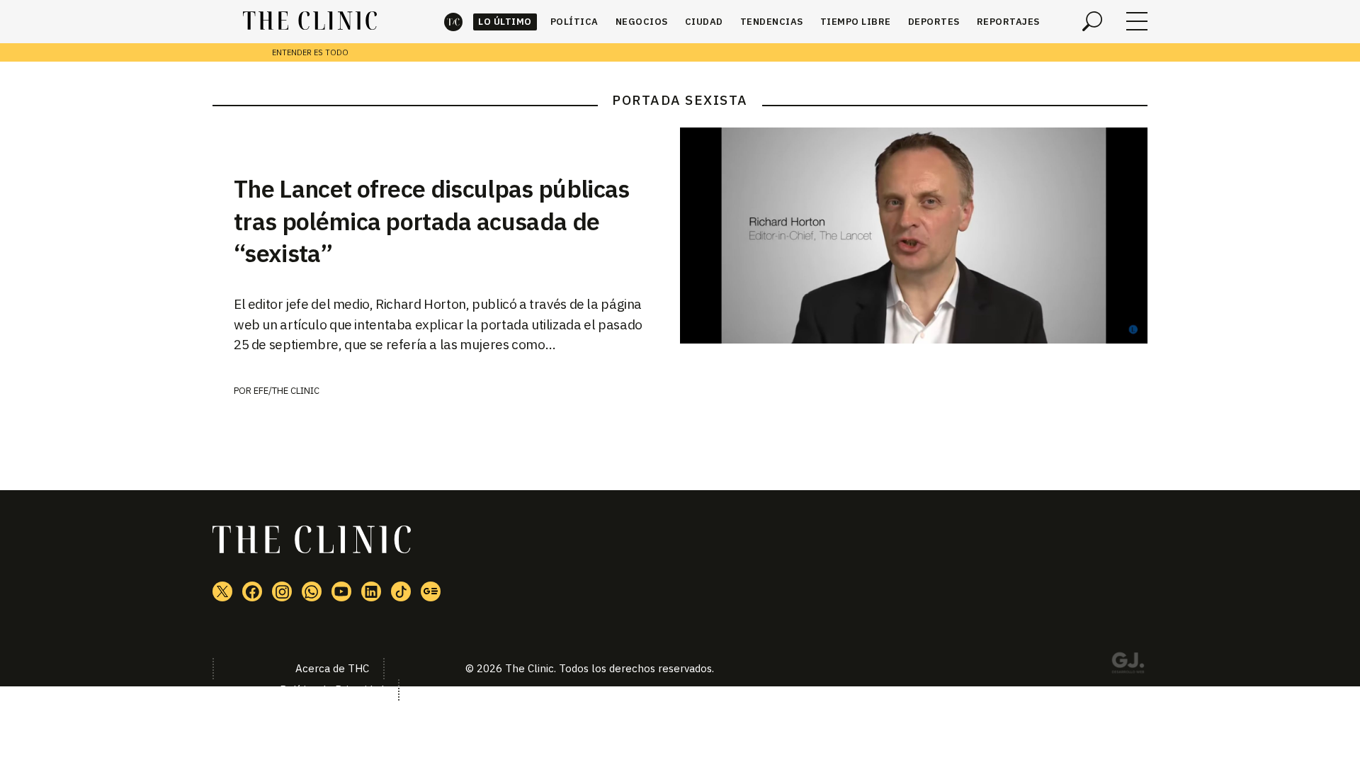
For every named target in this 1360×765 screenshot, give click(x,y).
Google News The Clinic (431, 591)
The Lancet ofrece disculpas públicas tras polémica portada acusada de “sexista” (432, 221)
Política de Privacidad (332, 689)
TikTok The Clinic (401, 591)
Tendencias (771, 22)
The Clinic (453, 21)
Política (574, 22)
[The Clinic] (310, 21)
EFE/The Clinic (286, 391)
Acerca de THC (332, 668)
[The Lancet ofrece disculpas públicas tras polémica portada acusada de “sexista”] (914, 236)
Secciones (1137, 21)
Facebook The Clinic (252, 591)
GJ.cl (1127, 665)
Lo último (505, 22)
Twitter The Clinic (222, 591)
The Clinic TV (341, 591)
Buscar (1092, 21)
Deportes (934, 22)
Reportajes (1008, 22)
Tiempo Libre (855, 22)
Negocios (642, 22)
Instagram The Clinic (282, 591)
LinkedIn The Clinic (371, 591)
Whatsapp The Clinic (312, 591)
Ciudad (704, 22)
